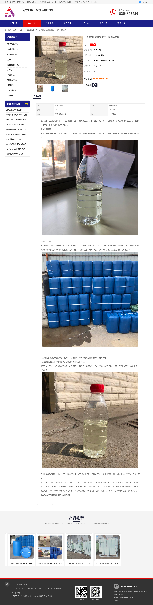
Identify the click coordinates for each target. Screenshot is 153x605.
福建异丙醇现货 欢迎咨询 (15, 149)
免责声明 (33, 596)
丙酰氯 (10, 70)
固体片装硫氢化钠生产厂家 (16, 110)
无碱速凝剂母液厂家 (13, 139)
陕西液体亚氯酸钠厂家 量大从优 (18, 563)
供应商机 (32, 23)
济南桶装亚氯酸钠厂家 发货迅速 (47, 563)
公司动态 (85, 23)
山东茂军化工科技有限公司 (54, 588)
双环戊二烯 (12, 80)
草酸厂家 (11, 75)
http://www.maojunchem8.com (46, 505)
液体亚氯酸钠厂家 (104, 563)
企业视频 (49, 23)
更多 (27, 104)
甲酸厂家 (11, 85)
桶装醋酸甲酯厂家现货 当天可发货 (17, 129)
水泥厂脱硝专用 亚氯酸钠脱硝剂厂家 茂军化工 (17, 134)
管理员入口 (41, 596)
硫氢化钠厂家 (13, 65)
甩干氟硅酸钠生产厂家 (14, 154)
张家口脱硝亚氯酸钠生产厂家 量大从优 (77, 563)
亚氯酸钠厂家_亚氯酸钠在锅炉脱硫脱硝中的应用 (17, 115)
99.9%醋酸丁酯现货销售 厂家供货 (17, 144)
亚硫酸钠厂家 (32, 30)
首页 (14, 30)
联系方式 (121, 23)
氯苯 (9, 60)
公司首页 (14, 23)
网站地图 (49, 596)
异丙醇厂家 (12, 90)
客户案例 (103, 23)
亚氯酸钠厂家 (13, 44)
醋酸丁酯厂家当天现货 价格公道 (17, 120)
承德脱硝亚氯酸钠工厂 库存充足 (133, 563)
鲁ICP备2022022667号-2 (36, 588)
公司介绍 (67, 23)
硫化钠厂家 (12, 55)
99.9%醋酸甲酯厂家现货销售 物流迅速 (17, 125)
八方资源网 (25, 596)
